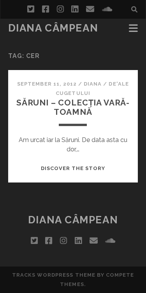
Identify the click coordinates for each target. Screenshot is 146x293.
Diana (93, 84)
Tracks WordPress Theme (53, 275)
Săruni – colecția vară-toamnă (73, 107)
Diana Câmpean (53, 28)
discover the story (73, 168)
